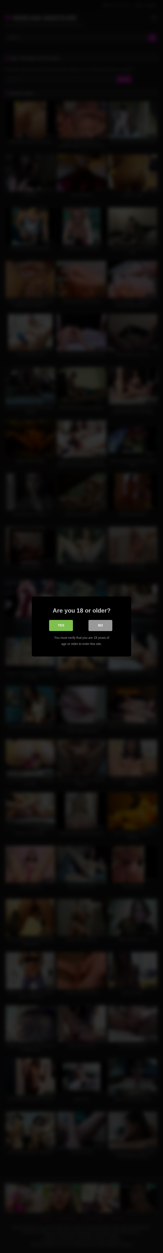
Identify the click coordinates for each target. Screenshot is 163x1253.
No (100, 625)
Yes (61, 625)
